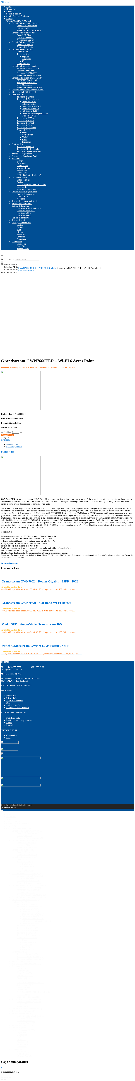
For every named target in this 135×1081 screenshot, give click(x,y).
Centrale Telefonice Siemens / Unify (27, 78)
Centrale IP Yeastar (25, 44)
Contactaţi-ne (11, 735)
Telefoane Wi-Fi (29, 101)
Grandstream (27, 135)
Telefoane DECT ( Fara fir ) (28, 149)
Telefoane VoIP (18, 94)
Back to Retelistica (26, 270)
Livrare (9, 11)
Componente (17, 241)
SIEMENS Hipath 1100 (27, 80)
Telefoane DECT (29, 104)
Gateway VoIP (23, 28)
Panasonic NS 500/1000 (27, 73)
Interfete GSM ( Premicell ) (23, 154)
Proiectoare (21, 239)
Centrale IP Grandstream (27, 26)
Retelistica (16, 158)
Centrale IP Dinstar (25, 35)
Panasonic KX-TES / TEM (28, 68)
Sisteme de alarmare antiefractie (25, 201)
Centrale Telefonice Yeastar (23, 42)
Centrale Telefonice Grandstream (25, 23)
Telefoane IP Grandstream (27, 99)
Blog (8, 703)
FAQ (8, 738)
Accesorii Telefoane (25, 130)
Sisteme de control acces (22, 203)
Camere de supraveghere (27, 194)
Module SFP (22, 170)
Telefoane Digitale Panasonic (29, 151)
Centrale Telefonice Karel (22, 49)
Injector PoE (22, 173)
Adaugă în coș (7, 435)
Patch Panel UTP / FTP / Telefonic (31, 184)
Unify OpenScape (24, 85)
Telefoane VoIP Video (26, 118)
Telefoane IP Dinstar (25, 97)
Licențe (20, 232)
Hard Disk (21, 246)
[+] (21, 432)
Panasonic (26, 142)
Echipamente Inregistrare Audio (25, 156)
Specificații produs (14, 447)
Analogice (26, 59)
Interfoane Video (24, 213)
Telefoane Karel (23, 54)
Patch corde (22, 187)
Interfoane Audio (24, 215)
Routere (20, 161)
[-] (2, 432)
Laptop (20, 225)
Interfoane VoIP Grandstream (29, 208)
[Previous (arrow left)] (2, 1079)
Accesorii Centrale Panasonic (29, 75)
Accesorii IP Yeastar (25, 47)
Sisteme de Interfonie (20, 206)
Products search (8, 259)
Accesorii (21, 199)
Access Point (22, 165)
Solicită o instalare (13, 14)
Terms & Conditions (14, 700)
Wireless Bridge (23, 168)
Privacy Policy (12, 698)
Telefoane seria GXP (31, 111)
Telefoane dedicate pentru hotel (35, 113)
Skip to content (7, 2)
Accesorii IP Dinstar (25, 40)
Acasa (8, 7)
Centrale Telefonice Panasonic (24, 66)
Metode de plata (13, 718)
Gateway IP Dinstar (25, 37)
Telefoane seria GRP (30, 109)
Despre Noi (11, 9)
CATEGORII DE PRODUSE (19, 21)
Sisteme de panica (19, 220)
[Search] (2, 262)
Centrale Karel (23, 52)
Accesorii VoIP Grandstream (29, 30)
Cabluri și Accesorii (20, 177)
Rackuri (20, 182)
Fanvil (24, 139)
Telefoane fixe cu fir (25, 146)
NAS (19, 230)
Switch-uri (21, 163)
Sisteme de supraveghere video (24, 192)
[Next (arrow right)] (5, 1079)
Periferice (21, 237)
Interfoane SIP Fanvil (26, 211)
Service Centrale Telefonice (17, 16)
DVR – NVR (22, 196)
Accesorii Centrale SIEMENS (29, 87)
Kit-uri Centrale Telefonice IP (24, 92)
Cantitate (7, 432)
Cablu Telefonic (23, 180)
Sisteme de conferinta (20, 218)
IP (23, 61)
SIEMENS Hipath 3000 (27, 82)
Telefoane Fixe (18, 144)
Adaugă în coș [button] (7, 592)
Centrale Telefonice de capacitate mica (28, 90)
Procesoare (21, 244)
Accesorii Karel (23, 63)
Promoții (9, 18)
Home (20, 268)
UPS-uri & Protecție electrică (29, 175)
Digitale (25, 56)
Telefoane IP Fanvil (25, 125)
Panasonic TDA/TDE (26, 71)
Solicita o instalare (13, 705)
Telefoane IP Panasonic (26, 128)
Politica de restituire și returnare (19, 720)
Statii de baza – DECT (31, 106)
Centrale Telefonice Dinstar (23, 33)
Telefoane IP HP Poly (26, 123)
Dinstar (25, 132)
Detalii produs (12, 444)
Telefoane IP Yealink (25, 120)
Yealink (25, 137)
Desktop (20, 227)
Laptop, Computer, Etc (21, 222)
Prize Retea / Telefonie (26, 189)
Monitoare (21, 234)
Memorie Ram (23, 248)
